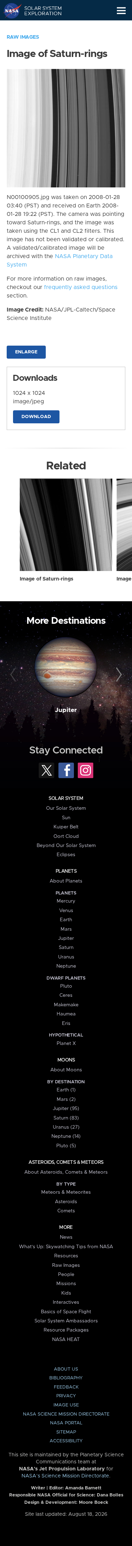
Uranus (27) (66, 1127)
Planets (66, 871)
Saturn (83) (66, 1118)
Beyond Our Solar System (66, 845)
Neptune (66, 966)
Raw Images (23, 37)
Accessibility (66, 1441)
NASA (9, 10)
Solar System (66, 798)
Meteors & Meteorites (66, 1192)
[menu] (121, 11)
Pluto (66, 986)
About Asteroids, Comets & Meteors (66, 1172)
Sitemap (66, 1432)
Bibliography (66, 1378)
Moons (66, 1060)
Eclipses (66, 854)
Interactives (66, 1302)
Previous (14, 675)
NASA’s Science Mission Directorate (65, 1476)
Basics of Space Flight (66, 1311)
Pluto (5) (66, 1145)
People (66, 1274)
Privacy (66, 1396)
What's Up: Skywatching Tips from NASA (66, 1246)
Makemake (66, 1004)
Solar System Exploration (39, 10)
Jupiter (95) (66, 1108)
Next (118, 675)
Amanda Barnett (83, 1488)
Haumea (66, 1014)
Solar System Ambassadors (66, 1321)
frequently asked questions (81, 287)
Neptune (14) (66, 1136)
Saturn (66, 947)
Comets (66, 1210)
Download (36, 417)
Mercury (66, 901)
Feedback (66, 1387)
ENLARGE (26, 352)
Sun (66, 817)
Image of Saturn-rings (46, 579)
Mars (66, 929)
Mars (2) (66, 1099)
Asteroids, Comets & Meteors (66, 1162)
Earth (66, 919)
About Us (66, 1369)
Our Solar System (66, 808)
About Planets (66, 881)
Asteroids (66, 1201)
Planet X (66, 1043)
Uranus (66, 957)
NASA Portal (66, 1423)
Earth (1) (66, 1090)
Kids (66, 1293)
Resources (66, 1255)
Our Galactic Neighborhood (39, 27)
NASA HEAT (66, 1339)
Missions (66, 1283)
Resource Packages (66, 1330)
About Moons (66, 1069)
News (66, 1237)
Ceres (66, 995)
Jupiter (66, 710)
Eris (66, 1023)
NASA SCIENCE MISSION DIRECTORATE (66, 1414)
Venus (66, 910)
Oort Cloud (66, 836)
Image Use (66, 1405)
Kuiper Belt (66, 827)
